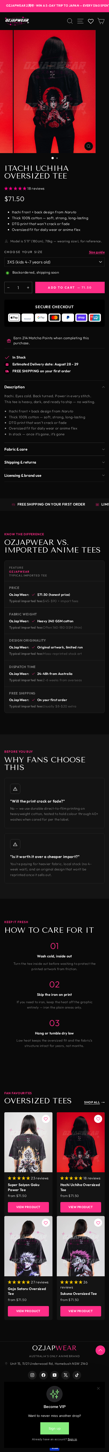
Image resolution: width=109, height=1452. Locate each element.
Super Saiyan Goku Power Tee (23, 1187)
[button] (19, 1178)
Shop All (92, 1102)
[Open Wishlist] (90, 21)
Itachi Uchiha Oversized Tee (80, 1187)
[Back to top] (100, 1350)
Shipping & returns (20, 462)
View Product (28, 1207)
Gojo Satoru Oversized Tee (27, 1291)
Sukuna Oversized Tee (78, 1293)
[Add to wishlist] (46, 1119)
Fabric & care (15, 449)
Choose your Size (23, 252)
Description (14, 386)
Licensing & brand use (22, 475)
